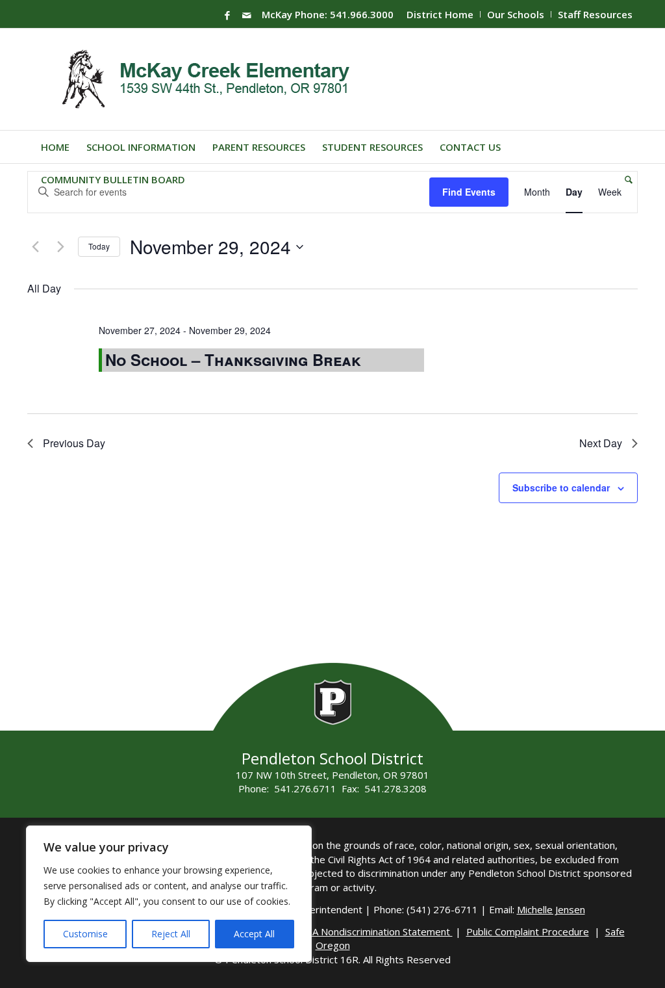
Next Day (600, 443)
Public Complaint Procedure (527, 931)
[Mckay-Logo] (202, 79)
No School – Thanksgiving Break (233, 359)
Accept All (254, 934)
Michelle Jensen (551, 909)
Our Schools (515, 14)
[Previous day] (35, 247)
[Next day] (60, 247)
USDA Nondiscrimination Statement (373, 931)
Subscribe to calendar (561, 487)
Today (99, 246)
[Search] (624, 179)
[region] (169, 894)
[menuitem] (440, 14)
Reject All (170, 934)
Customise (85, 934)
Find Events (469, 191)
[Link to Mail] (247, 15)
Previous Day (74, 443)
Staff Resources (595, 14)
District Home (440, 14)
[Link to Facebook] (227, 15)
